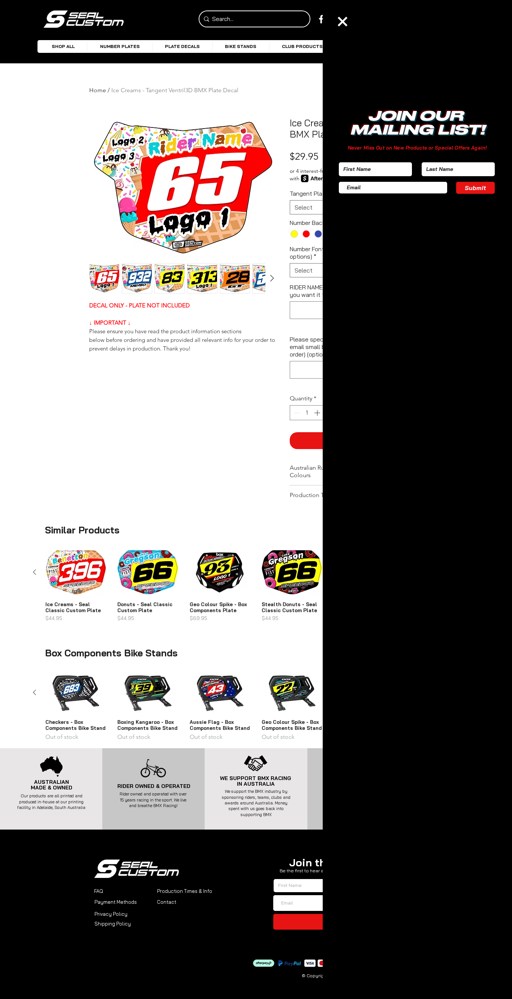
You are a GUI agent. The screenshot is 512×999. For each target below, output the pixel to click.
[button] (342, 21)
